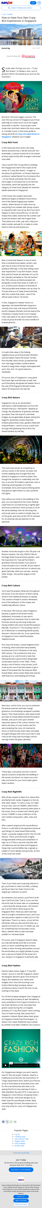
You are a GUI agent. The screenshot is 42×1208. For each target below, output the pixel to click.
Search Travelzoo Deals (21, 8)
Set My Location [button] (22, 1153)
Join (33, 3)
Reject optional (21, 1201)
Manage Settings (21, 1205)
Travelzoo (7, 2)
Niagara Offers (19, 1141)
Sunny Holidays (19, 1143)
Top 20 (17, 1134)
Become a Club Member (21, 1170)
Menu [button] (39, 3)
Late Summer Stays (21, 1139)
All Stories (8, 14)
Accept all (21, 1197)
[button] (3, 1121)
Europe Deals (19, 1146)
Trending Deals (19, 1137)
